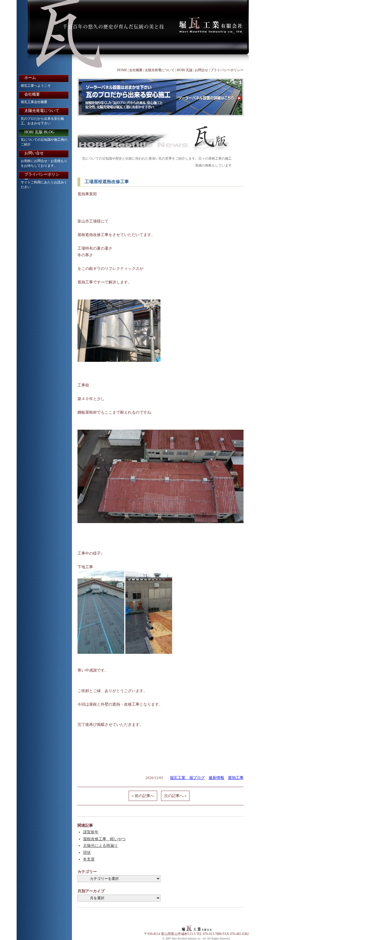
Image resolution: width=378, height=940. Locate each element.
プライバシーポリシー (227, 70)
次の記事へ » (175, 796)
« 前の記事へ (143, 796)
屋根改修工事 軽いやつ (104, 839)
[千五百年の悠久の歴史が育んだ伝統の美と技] (133, 34)
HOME (122, 70)
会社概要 (136, 70)
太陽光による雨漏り (100, 846)
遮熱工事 (236, 778)
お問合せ (201, 70)
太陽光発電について (160, 70)
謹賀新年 (91, 832)
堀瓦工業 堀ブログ (187, 778)
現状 (87, 853)
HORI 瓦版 (185, 70)
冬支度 (89, 859)
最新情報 (216, 778)
